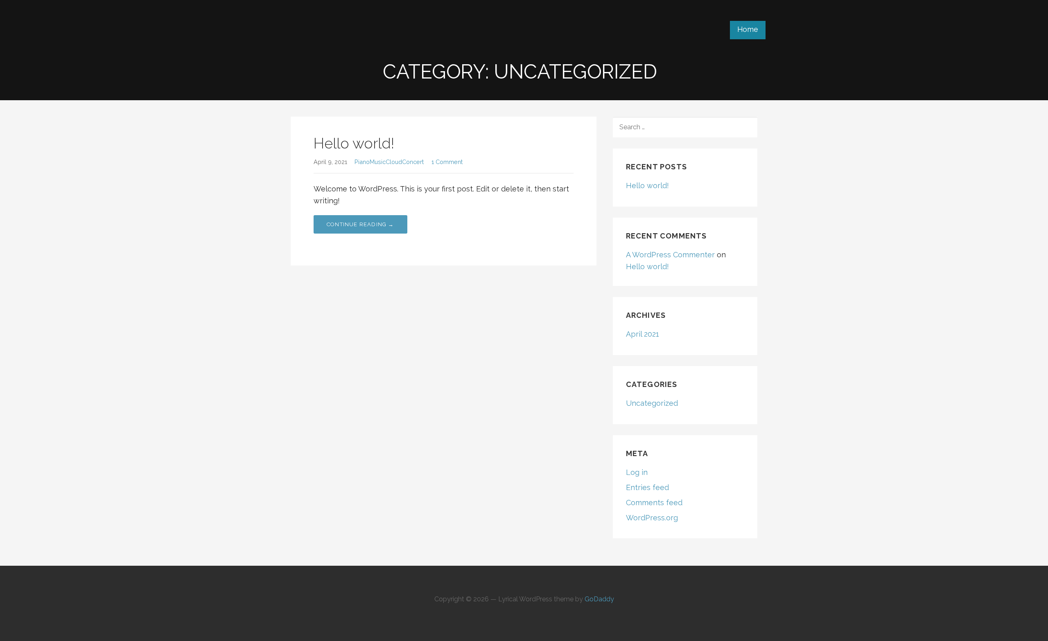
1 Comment (447, 161)
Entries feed (647, 487)
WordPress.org (652, 517)
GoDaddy (599, 599)
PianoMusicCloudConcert (389, 161)
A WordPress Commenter (670, 254)
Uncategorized (652, 403)
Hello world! (354, 143)
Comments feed (654, 502)
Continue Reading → (360, 224)
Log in (637, 472)
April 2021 (642, 334)
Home (747, 29)
